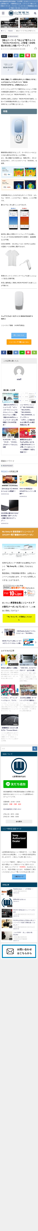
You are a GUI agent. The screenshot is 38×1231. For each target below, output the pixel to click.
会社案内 (19, 821)
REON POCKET (14, 36)
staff (19, 379)
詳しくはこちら (19, 335)
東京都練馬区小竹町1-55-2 (12, 809)
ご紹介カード (19, 876)
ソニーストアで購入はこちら (19, 342)
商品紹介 (4, 36)
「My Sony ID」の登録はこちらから (19, 618)
